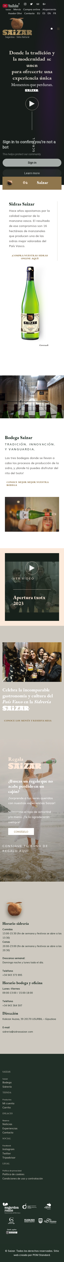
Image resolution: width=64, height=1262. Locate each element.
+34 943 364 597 (12, 1005)
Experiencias (9, 1128)
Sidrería (7, 1086)
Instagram (8, 1149)
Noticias (7, 1124)
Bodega (6, 1082)
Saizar (5, 1078)
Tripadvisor (8, 1157)
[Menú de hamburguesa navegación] (58, 28)
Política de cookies (13, 1174)
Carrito (6, 1107)
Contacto (7, 1132)
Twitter (6, 1153)
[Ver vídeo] (32, 104)
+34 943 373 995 (12, 975)
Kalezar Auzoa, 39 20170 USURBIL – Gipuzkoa (29, 1019)
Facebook (6, 1145)
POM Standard (41, 1255)
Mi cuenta (8, 1103)
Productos (6, 1099)
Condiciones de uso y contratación (22, 1178)
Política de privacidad (11, 1170)
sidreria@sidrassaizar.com (17, 1031)
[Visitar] (19, 3)
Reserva (5, 1120)
